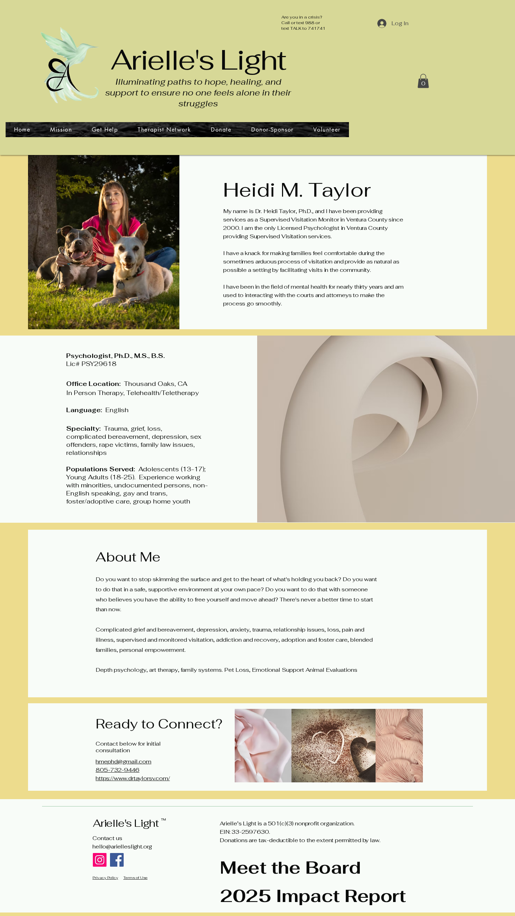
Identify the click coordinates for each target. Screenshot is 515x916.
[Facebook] (117, 860)
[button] (423, 81)
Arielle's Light (198, 59)
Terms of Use (135, 877)
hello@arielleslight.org (122, 846)
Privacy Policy (105, 877)
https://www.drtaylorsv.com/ (133, 778)
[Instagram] (100, 860)
